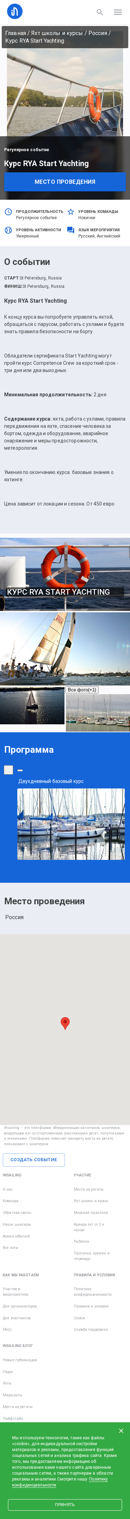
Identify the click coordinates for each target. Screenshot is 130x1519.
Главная (15, 33)
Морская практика (91, 1212)
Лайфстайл (13, 1418)
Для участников (17, 1318)
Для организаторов (20, 1306)
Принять (65, 1504)
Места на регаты (89, 1189)
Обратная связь (17, 1212)
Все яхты (10, 1247)
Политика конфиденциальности (93, 1292)
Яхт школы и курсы (57, 33)
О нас (8, 1189)
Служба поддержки (91, 1329)
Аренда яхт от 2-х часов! (89, 1227)
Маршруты (12, 1395)
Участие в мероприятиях (16, 1292)
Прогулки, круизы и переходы (92, 1256)
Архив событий (16, 1236)
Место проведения (65, 182)
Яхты (7, 1383)
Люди (8, 1372)
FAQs (7, 1329)
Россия (97, 33)
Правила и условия (91, 1306)
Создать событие (33, 1159)
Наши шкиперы (17, 1224)
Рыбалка (81, 1241)
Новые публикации (20, 1360)
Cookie (79, 1318)
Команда (10, 1201)
